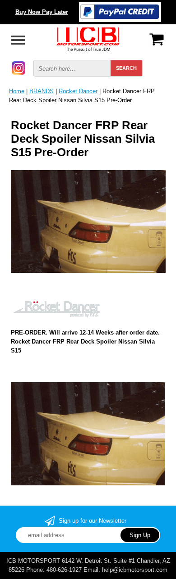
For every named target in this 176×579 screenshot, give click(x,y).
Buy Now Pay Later (41, 12)
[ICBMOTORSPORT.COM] (88, 38)
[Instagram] (18, 67)
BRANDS (41, 91)
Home (16, 91)
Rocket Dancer (78, 91)
